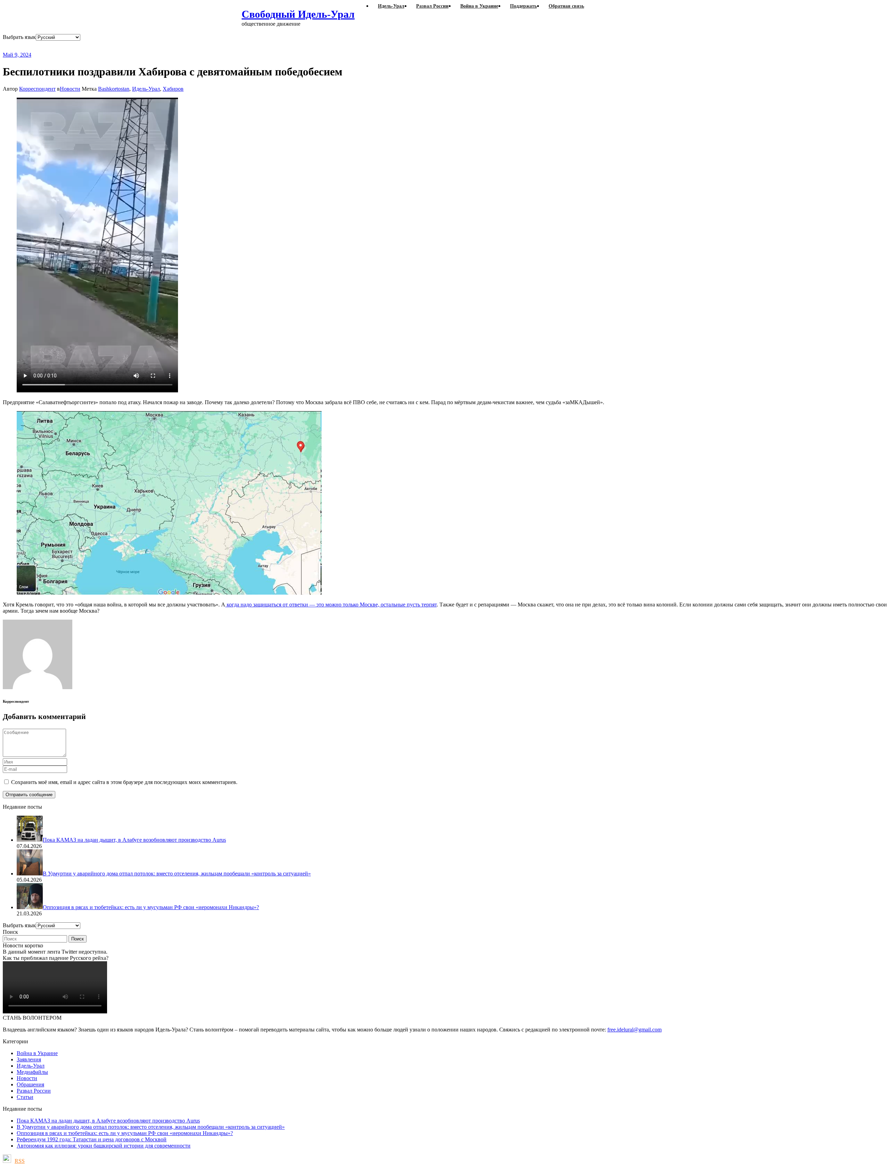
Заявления (29, 1059)
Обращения (30, 1084)
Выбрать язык (19, 37)
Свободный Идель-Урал (298, 14)
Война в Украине (37, 1053)
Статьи (25, 1097)
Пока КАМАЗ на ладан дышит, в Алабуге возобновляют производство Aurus (108, 1121)
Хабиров (173, 89)
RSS (20, 1161)
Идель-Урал (146, 89)
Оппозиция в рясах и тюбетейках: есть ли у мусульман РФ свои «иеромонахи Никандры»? (125, 1133)
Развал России (34, 1091)
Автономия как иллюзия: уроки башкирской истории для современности (104, 1146)
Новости (70, 89)
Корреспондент (37, 89)
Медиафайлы (32, 1072)
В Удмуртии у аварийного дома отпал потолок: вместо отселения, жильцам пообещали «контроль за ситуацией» (151, 1127)
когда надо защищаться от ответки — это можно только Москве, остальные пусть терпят (331, 604)
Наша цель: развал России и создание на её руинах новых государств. (145, 46)
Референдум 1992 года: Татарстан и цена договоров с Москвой (92, 1139)
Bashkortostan (113, 89)
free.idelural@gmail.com (634, 1030)
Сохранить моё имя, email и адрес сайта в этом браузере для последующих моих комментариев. (124, 782)
